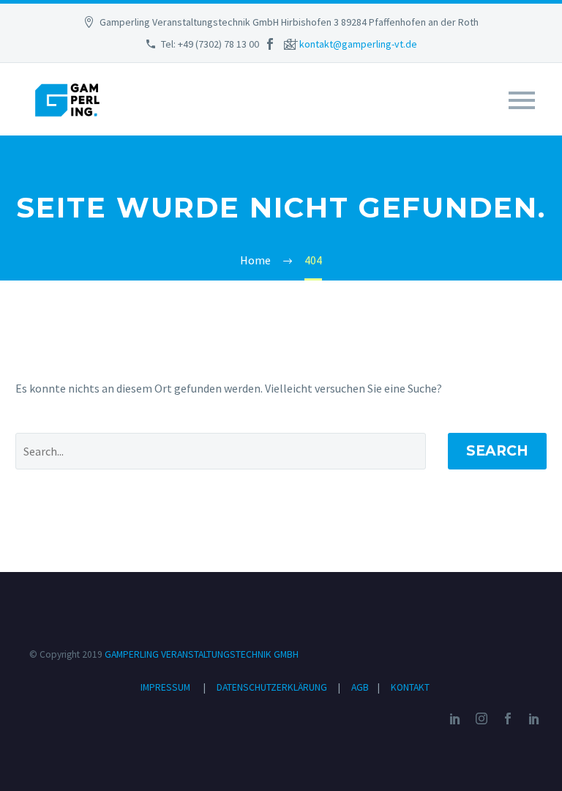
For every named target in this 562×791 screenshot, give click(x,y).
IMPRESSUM (165, 687)
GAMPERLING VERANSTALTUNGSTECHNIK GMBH (202, 654)
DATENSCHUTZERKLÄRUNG (273, 687)
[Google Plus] (292, 44)
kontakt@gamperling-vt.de (358, 44)
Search (497, 450)
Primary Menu (522, 100)
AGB (361, 687)
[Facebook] (270, 44)
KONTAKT (410, 687)
